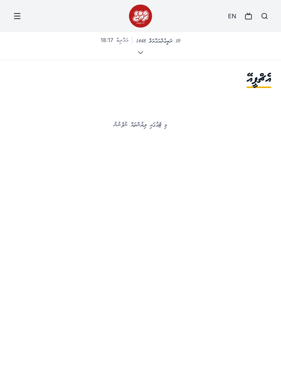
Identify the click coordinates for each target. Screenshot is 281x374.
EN (232, 16)
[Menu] (17, 16)
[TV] (248, 16)
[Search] (264, 16)
